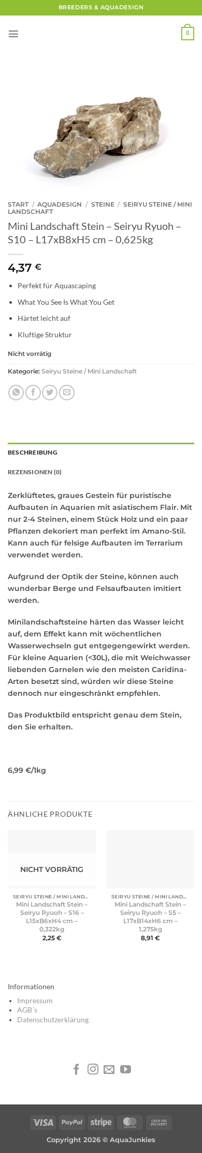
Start (18, 204)
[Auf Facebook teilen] (33, 392)
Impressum (35, 1000)
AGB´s (27, 1010)
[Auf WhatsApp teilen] (16, 392)
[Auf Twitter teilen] (49, 392)
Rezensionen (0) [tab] (35, 472)
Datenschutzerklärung (53, 1020)
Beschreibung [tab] (32, 452)
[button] (13, 33)
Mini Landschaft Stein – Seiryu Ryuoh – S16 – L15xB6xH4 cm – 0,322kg (52, 916)
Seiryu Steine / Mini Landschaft (89, 371)
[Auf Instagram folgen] (93, 1070)
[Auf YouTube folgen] (125, 1070)
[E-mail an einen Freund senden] (67, 392)
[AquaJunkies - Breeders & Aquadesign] (101, 34)
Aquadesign (59, 204)
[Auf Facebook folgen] (76, 1070)
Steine (102, 204)
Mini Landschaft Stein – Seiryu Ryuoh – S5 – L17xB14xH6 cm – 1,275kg (150, 916)
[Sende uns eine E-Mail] (109, 1070)
